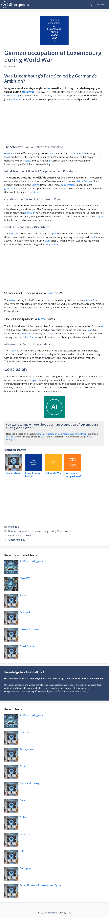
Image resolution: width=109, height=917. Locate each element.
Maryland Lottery (29, 783)
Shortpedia (19, 4)
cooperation (68, 184)
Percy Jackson (27, 749)
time (35, 192)
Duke (23, 817)
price (55, 233)
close (89, 329)
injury (100, 216)
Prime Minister (85, 181)
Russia (26, 160)
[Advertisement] (54, 124)
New (41, 319)
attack (71, 153)
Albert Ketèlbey (16, 539)
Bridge (35, 184)
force (89, 300)
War (31, 91)
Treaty (12, 350)
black (92, 237)
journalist (29, 212)
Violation (25, 834)
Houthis (24, 732)
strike (12, 300)
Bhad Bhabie (27, 646)
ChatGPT (25, 578)
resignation (51, 244)
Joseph (50, 333)
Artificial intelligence (31, 561)
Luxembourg (11, 95)
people (37, 380)
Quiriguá (25, 612)
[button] (91, 4)
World (25, 91)
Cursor (23, 800)
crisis (18, 233)
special (40, 354)
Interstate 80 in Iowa (19, 535)
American (26, 333)
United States (29, 337)
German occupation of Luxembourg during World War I (61, 434)
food (11, 233)
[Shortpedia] (4, 4)
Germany (9, 153)
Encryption (26, 868)
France (83, 153)
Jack (64, 333)
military (15, 99)
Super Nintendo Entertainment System (41, 885)
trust (47, 240)
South (23, 766)
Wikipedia (10, 436)
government (11, 188)
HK (69, 912)
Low (6, 157)
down (48, 300)
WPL (22, 851)
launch (51, 153)
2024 (43, 436)
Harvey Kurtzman (29, 629)
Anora (23, 595)
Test (50, 293)
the (48, 88)
